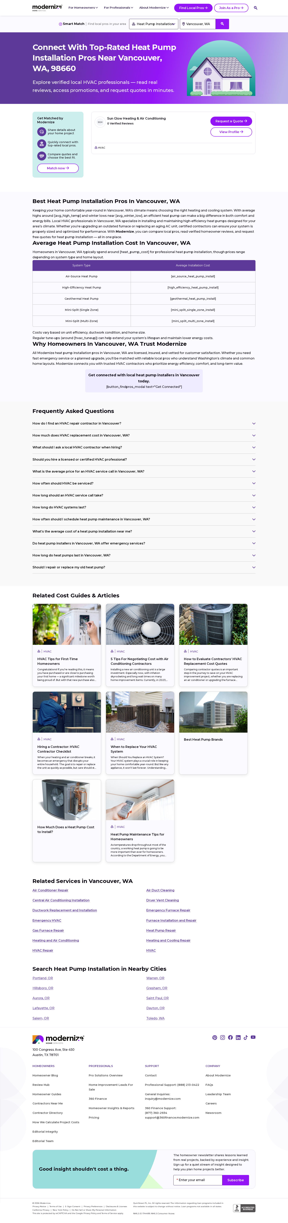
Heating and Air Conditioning (56, 940)
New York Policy (61, 1210)
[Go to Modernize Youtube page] (253, 1037)
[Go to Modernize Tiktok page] (246, 1037)
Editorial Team (43, 1141)
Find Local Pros (191, 8)
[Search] (256, 8)
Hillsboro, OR (43, 988)
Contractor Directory (48, 1113)
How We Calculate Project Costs (56, 1122)
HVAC (151, 950)
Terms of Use (56, 1206)
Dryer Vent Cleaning (162, 900)
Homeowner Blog (45, 1075)
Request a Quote (230, 121)
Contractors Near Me (48, 1103)
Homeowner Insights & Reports (111, 1108)
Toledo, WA (155, 1018)
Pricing (94, 1117)
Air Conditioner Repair (50, 890)
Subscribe (235, 1180)
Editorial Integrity (45, 1131)
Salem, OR (41, 1018)
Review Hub (41, 1085)
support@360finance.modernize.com (172, 1117)
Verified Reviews (120, 123)
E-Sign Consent (73, 1206)
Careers (211, 1103)
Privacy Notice (40, 1206)
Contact (151, 1075)
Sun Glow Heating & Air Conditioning (136, 118)
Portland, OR (43, 978)
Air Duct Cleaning (160, 890)
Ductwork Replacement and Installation (65, 910)
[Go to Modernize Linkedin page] (238, 1037)
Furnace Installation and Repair (171, 920)
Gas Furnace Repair (48, 930)
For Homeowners (82, 7)
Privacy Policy (90, 1213)
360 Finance (98, 1099)
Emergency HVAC (47, 920)
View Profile (229, 132)
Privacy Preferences (93, 1206)
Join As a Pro (229, 8)
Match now (56, 168)
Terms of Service (109, 1213)
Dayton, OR (155, 1008)
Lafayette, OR (43, 1008)
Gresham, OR (156, 988)
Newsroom (213, 1113)
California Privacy (41, 1210)
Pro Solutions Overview (106, 1075)
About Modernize (153, 7)
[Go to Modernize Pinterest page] (214, 1037)
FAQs (209, 1085)
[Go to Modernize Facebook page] (230, 1037)
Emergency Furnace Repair (168, 910)
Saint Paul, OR (157, 998)
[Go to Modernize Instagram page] (222, 1037)
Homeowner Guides (47, 1094)
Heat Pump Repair (161, 930)
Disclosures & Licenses (116, 1206)
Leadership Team (218, 1094)
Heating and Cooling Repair (168, 940)
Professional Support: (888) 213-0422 (172, 1085)
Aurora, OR (41, 998)
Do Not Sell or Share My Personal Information (94, 1210)
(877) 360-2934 (156, 1113)
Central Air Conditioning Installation (61, 900)
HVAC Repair (43, 950)
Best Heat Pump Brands (203, 739)
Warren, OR (155, 978)
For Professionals (117, 7)
